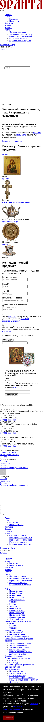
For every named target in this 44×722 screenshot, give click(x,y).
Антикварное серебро (9, 455)
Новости (8, 28)
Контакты (9, 23)
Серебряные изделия (14, 656)
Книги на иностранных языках (22, 678)
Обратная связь (7, 466)
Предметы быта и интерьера (17, 658)
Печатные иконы (16, 608)
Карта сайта (5, 463)
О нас (7, 17)
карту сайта (21, 135)
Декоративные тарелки (19, 647)
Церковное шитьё (17, 634)
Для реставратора (17, 617)
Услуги (7, 30)
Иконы (5, 154)
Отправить (8, 340)
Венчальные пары (17, 611)
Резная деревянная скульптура (18, 637)
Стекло (12, 660)
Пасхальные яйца (17, 632)
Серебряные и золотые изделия (16, 202)
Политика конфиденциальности (14, 468)
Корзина (3, 49)
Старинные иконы (8, 452)
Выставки (13, 19)
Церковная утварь (10, 221)
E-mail (5, 284)
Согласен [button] (9, 718)
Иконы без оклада (17, 615)
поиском (37, 133)
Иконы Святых (15, 595)
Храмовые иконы (17, 600)
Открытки (13, 682)
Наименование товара (12, 298)
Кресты (5, 179)
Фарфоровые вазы (17, 650)
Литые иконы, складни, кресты (18, 621)
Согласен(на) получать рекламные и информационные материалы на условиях (21, 329)
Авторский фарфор (17, 654)
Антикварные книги (17, 673)
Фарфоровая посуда (18, 645)
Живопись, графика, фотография (19, 665)
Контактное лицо (9, 277)
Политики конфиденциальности (15, 320)
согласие (12, 317)
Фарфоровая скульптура (20, 643)
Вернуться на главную (12, 141)
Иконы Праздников (17, 598)
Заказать (8, 26)
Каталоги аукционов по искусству (23, 680)
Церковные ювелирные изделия (19, 639)
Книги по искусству (17, 676)
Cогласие (34, 704)
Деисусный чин (16, 619)
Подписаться (11, 395)
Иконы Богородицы (17, 591)
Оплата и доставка (17, 32)
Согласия (6, 331)
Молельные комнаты (18, 38)
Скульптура (14, 663)
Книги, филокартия (13, 669)
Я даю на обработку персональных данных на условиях (21, 319)
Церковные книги (17, 671)
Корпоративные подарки (20, 41)
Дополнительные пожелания (14, 305)
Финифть (13, 606)
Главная (8, 15)
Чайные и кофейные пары (20, 652)
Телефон (6, 291)
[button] (24, 712)
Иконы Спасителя (17, 593)
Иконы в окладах (16, 613)
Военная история (12, 667)
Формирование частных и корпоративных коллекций (20, 35)
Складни (13, 602)
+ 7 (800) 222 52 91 (8, 420)
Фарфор (6, 244)
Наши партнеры (16, 21)
